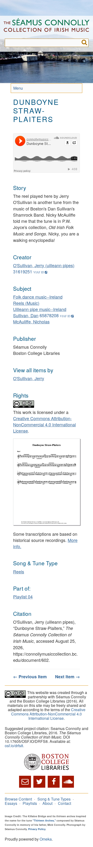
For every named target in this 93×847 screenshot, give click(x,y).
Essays (11, 803)
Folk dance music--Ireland (37, 297)
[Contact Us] (25, 782)
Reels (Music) (26, 303)
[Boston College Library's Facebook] (54, 782)
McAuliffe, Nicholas (31, 321)
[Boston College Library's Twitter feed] (39, 782)
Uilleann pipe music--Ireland (39, 309)
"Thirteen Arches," (44, 820)
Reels (18, 571)
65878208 (49, 315)
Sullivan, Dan (25, 315)
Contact (64, 803)
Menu (18, 88)
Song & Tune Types (54, 799)
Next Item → (67, 677)
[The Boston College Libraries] (46, 762)
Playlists (30, 803)
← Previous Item (30, 677)
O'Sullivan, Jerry (28, 378)
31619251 (22, 271)
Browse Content (18, 799)
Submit (84, 43)
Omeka (46, 839)
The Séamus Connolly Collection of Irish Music (46, 27)
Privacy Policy (36, 829)
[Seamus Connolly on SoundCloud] (68, 782)
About (47, 803)
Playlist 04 (23, 596)
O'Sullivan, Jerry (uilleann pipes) (43, 265)
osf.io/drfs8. (14, 745)
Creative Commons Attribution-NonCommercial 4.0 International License (44, 424)
